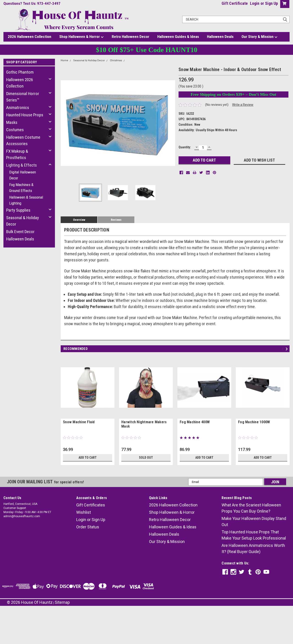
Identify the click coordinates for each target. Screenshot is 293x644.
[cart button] (284, 4)
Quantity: (185, 147)
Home (64, 60)
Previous (65, 123)
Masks (11, 122)
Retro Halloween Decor (130, 36)
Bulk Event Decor (20, 231)
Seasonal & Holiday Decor (22, 221)
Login (254, 3)
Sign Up (271, 3)
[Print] (194, 172)
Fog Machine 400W (195, 422)
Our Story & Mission (257, 36)
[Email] (188, 172)
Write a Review (242, 104)
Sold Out (146, 457)
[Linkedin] (208, 172)
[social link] (225, 572)
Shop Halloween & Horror (80, 36)
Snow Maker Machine (140, 60)
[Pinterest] (214, 172)
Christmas (116, 60)
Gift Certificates (90, 505)
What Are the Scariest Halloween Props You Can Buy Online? (251, 508)
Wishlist (83, 512)
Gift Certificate (235, 3)
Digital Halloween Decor (22, 175)
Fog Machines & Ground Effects (21, 187)
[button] (146, 619)
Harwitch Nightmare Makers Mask (144, 424)
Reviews (116, 219)
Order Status (87, 526)
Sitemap (62, 602)
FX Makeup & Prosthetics (17, 154)
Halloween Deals (220, 36)
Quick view (87, 415)
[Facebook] (181, 172)
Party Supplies (18, 210)
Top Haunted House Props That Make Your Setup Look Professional (254, 535)
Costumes (15, 129)
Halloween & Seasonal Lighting (26, 200)
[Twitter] (201, 172)
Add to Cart (88, 457)
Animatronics (17, 107)
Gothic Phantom (20, 72)
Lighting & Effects (21, 165)
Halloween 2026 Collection (19, 83)
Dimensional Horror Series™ (22, 97)
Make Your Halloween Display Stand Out (254, 521)
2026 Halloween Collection (29, 36)
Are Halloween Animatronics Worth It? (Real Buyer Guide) (253, 548)
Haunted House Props (24, 114)
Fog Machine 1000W (254, 422)
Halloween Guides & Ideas (178, 36)
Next (170, 123)
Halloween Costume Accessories (23, 140)
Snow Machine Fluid (79, 422)
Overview (79, 219)
